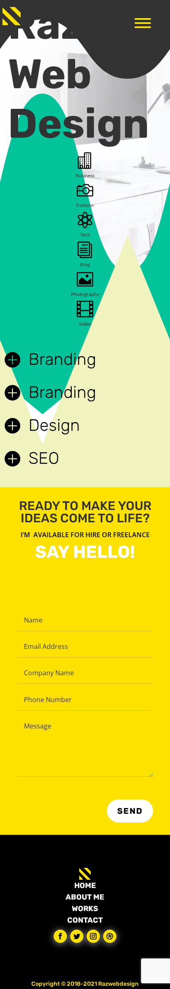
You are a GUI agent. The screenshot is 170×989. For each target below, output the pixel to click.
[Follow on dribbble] (109, 936)
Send (130, 811)
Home (85, 885)
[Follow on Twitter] (76, 936)
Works (85, 908)
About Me (85, 897)
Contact (85, 920)
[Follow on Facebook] (60, 936)
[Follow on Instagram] (93, 936)
